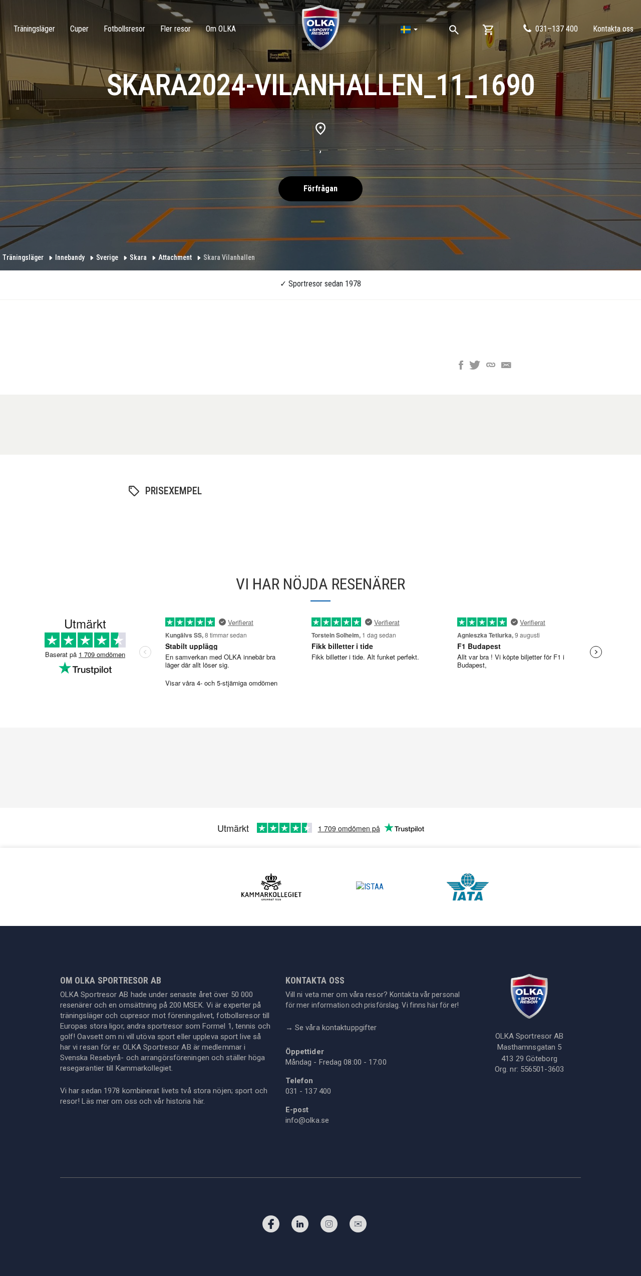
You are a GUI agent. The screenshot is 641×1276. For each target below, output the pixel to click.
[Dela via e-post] (506, 366)
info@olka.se (307, 1120)
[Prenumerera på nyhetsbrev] (358, 1226)
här (198, 1101)
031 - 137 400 (308, 1091)
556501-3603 (542, 1069)
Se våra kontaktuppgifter (331, 1027)
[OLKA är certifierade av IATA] (467, 886)
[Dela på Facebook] (461, 366)
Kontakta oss (613, 29)
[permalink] (490, 366)
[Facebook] (270, 1226)
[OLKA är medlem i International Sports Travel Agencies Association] (370, 886)
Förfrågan (320, 188)
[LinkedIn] (299, 1226)
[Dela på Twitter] (474, 366)
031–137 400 (556, 29)
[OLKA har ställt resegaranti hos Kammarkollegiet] (271, 886)
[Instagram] (329, 1226)
